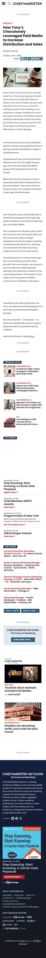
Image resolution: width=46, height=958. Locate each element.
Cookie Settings (23, 898)
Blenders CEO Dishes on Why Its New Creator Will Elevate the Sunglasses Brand (29, 406)
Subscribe (18, 895)
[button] (4, 3)
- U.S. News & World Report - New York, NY (23, 553)
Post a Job (11, 610)
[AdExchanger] (12, 882)
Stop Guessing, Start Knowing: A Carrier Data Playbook (19, 486)
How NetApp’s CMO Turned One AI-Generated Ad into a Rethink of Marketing (27, 423)
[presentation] (22, 77)
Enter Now (8, 507)
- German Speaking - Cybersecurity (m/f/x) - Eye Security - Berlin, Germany (23, 566)
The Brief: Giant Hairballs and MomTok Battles (20, 689)
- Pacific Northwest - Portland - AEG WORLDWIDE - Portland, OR (18, 600)
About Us (30, 895)
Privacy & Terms (10, 901)
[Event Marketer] (14, 695)
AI (17, 417)
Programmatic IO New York (21, 516)
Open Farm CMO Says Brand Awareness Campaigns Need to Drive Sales (27, 389)
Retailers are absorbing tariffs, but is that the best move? (21, 729)
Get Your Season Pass (14, 524)
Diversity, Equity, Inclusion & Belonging (21, 906)
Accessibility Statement (14, 904)
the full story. (29, 336)
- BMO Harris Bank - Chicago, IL (21, 589)
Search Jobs (29, 610)
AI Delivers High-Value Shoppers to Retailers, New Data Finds (28, 371)
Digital (7, 23)
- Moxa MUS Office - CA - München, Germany (23, 579)
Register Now (10, 492)
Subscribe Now (22, 639)
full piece (27, 129)
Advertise (7, 895)
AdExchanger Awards (18, 533)
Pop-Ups (8, 685)
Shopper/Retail (23, 366)
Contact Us (8, 898)
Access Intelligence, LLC (21, 941)
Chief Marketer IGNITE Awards (18, 502)
